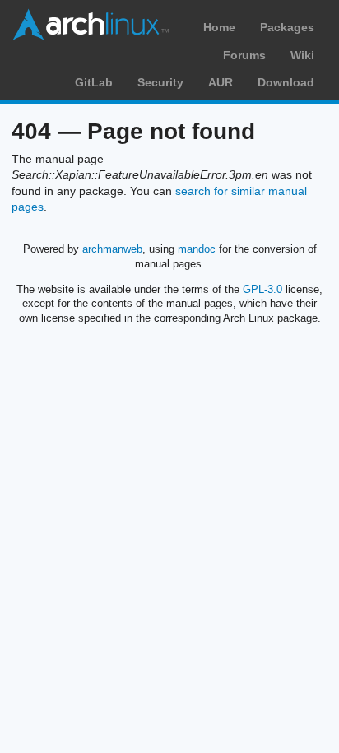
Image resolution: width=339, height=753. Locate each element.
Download (286, 82)
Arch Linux (90, 24)
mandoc (197, 249)
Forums (244, 55)
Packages (287, 27)
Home (219, 27)
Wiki (302, 55)
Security (160, 82)
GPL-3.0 (262, 289)
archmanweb (112, 249)
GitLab (94, 82)
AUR (220, 82)
